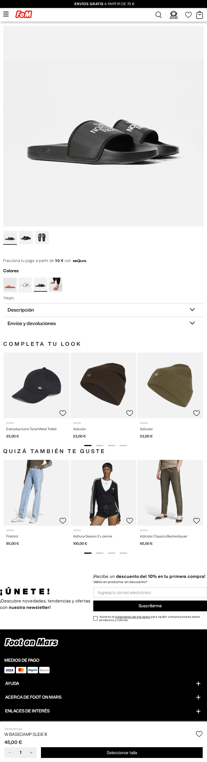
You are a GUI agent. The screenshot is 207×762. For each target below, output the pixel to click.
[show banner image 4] (123, 445)
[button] (158, 15)
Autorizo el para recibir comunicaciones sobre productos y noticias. (149, 618)
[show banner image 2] (99, 445)
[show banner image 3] (111, 445)
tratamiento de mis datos (132, 616)
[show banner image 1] (87, 445)
